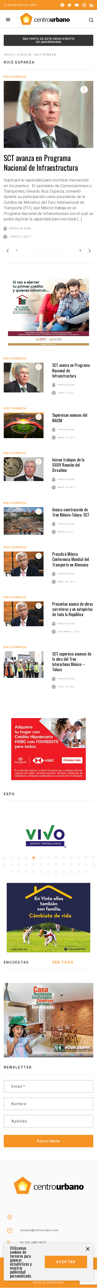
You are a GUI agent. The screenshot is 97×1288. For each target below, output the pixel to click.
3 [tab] (18, 857)
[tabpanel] (48, 836)
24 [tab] (78, 864)
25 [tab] (85, 864)
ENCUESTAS (16, 962)
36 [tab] (78, 871)
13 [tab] (93, 857)
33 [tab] (55, 871)
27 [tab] (11, 871)
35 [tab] (70, 871)
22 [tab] (63, 864)
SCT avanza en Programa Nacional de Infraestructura (41, 162)
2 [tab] (11, 857)
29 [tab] (26, 871)
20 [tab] (48, 864)
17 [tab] (26, 864)
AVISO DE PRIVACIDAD (48, 1282)
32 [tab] (48, 871)
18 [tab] (33, 864)
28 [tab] (18, 871)
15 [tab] (11, 864)
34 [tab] (63, 871)
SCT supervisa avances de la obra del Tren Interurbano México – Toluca (71, 662)
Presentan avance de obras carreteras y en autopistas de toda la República (72, 609)
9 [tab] (63, 857)
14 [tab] (3, 864)
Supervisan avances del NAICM (69, 417)
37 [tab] (85, 871)
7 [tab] (48, 857)
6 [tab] (41, 857)
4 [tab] (26, 857)
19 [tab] (41, 864)
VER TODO (63, 962)
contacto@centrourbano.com (39, 1230)
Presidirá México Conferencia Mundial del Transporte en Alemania (70, 559)
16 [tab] (18, 864)
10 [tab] (70, 857)
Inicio (9, 54)
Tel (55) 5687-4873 (33, 1242)
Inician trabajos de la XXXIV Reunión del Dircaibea (68, 465)
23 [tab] (70, 864)
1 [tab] (3, 857)
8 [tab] (55, 857)
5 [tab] (33, 857)
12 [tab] (85, 857)
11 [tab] (78, 857)
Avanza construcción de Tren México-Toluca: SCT (70, 512)
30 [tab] (33, 871)
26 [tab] (93, 864)
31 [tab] (41, 871)
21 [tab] (55, 864)
